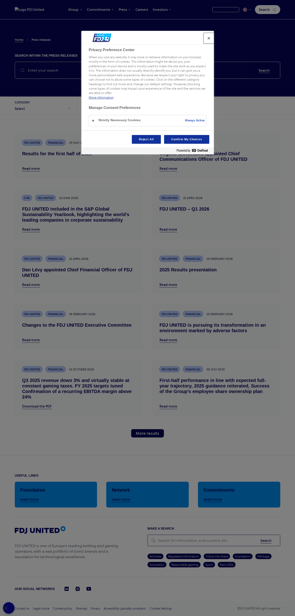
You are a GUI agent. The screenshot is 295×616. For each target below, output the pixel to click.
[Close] (209, 38)
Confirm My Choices (186, 139)
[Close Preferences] (9, 608)
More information (101, 97)
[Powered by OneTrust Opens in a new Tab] (194, 151)
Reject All (146, 139)
